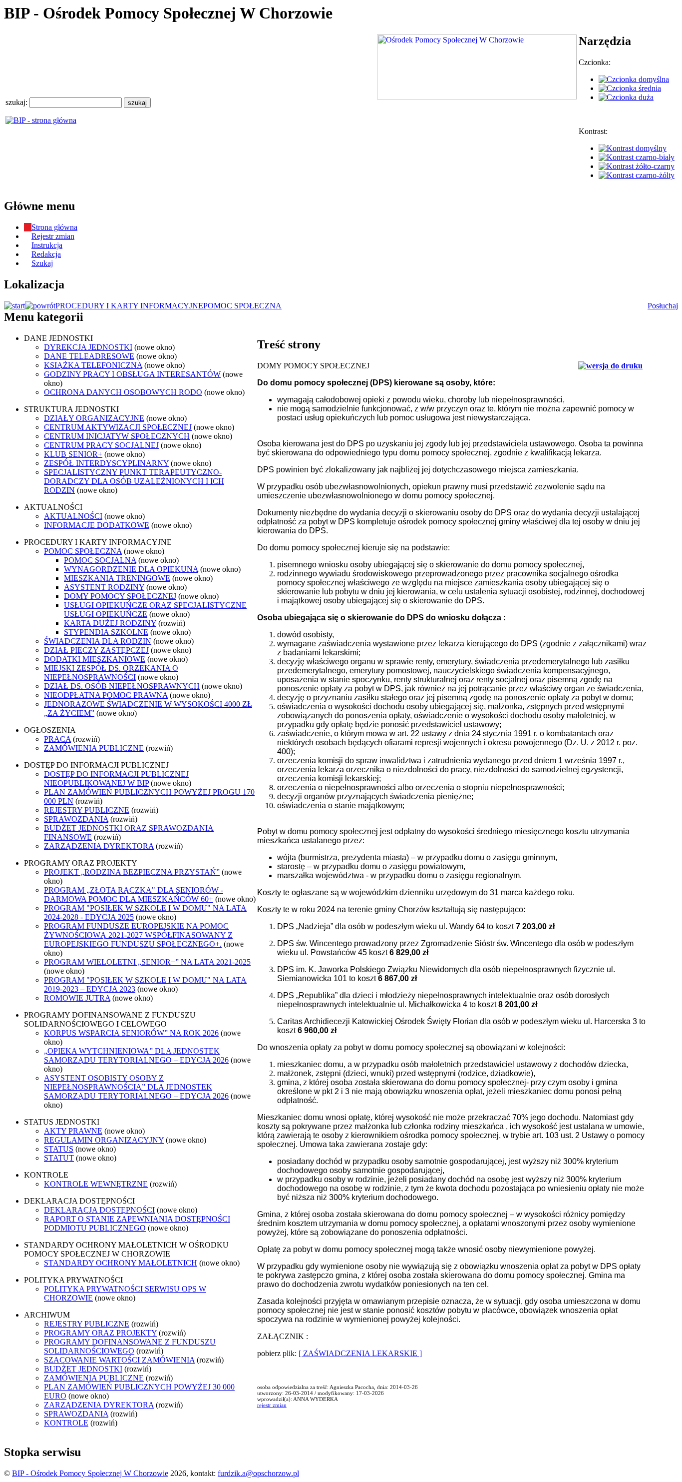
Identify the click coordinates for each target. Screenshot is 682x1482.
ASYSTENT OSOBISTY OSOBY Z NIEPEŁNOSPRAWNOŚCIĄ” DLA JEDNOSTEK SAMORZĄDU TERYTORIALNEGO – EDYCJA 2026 (136, 1087)
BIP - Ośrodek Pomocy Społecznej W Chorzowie (90, 1473)
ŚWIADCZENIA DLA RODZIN (97, 641)
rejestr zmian (272, 1405)
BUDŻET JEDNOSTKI (83, 1369)
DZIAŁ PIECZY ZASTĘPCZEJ (96, 650)
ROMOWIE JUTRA (77, 998)
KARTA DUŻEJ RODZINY (110, 623)
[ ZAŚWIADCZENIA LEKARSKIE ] (360, 1353)
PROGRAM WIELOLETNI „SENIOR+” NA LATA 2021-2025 (147, 962)
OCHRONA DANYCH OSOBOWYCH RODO (123, 392)
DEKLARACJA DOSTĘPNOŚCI (99, 1210)
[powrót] (40, 305)
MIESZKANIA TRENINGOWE (117, 578)
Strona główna (54, 227)
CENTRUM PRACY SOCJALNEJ (101, 445)
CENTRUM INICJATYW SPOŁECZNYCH (117, 436)
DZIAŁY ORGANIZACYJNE (94, 418)
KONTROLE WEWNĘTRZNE (96, 1184)
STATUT (59, 1158)
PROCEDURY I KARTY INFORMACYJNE (129, 305)
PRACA (57, 739)
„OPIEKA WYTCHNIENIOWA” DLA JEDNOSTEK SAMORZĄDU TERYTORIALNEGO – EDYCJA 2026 (136, 1055)
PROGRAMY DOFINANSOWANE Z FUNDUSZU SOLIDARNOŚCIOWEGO (130, 1346)
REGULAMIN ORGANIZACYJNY (104, 1140)
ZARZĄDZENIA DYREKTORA (99, 846)
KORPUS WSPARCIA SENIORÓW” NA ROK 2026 (131, 1033)
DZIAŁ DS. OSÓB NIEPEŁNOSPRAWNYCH (122, 686)
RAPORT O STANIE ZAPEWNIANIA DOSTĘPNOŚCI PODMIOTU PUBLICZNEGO (137, 1223)
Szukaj (42, 263)
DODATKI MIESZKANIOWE (94, 659)
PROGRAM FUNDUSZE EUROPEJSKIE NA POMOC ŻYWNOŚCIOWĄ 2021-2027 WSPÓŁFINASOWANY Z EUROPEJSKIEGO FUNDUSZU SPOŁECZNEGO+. (138, 935)
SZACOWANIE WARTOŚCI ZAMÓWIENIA (119, 1360)
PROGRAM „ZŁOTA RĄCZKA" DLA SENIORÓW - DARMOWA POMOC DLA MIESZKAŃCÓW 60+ (133, 894)
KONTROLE (66, 1423)
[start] (14, 305)
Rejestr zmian (52, 236)
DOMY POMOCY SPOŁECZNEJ (120, 596)
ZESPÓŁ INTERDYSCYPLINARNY (106, 463)
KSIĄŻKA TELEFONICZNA (93, 365)
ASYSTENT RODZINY (104, 587)
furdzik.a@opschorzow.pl (258, 1473)
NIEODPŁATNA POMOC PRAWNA (106, 695)
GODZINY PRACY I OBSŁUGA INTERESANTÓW (132, 374)
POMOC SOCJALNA (100, 560)
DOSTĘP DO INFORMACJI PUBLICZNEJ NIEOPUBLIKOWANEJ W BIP (116, 778)
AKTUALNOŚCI (73, 516)
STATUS (58, 1149)
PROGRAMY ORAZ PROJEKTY (100, 1333)
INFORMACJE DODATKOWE (96, 525)
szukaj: (17, 102)
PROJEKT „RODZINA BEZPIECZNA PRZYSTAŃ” (132, 872)
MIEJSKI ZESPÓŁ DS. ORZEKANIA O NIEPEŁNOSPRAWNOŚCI (111, 672)
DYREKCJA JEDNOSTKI (88, 347)
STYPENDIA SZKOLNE (106, 632)
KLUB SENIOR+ (73, 454)
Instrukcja (46, 245)
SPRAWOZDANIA (76, 819)
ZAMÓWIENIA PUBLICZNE (94, 748)
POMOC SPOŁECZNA (242, 305)
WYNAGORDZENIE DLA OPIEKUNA (131, 569)
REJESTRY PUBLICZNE (86, 810)
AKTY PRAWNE (73, 1131)
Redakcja (46, 254)
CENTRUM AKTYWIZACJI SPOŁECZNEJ (118, 427)
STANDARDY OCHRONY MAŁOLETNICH (120, 1263)
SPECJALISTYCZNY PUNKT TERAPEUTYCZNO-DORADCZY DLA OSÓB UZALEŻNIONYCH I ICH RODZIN (134, 481)
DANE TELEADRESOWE (89, 356)
